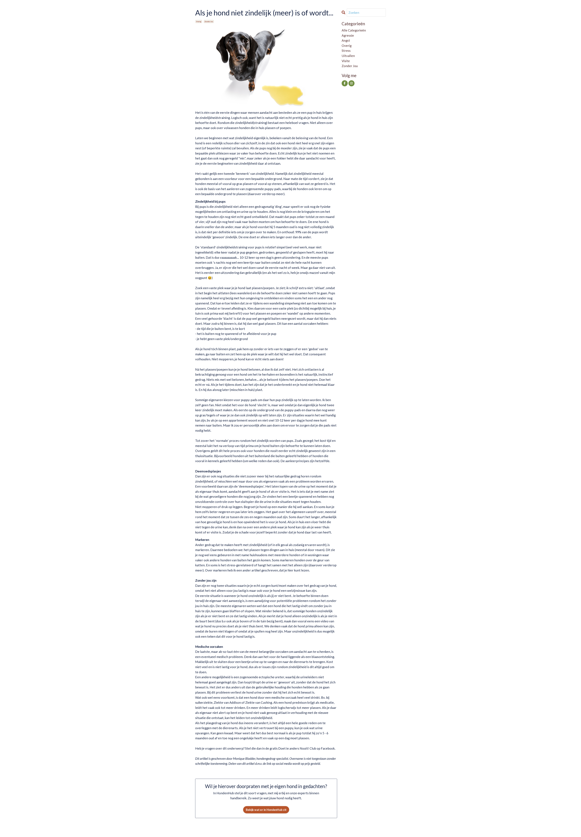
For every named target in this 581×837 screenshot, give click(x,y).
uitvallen (348, 56)
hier (291, 570)
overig (198, 21)
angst (346, 40)
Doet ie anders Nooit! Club (297, 748)
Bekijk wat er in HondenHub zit (266, 809)
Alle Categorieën (354, 30)
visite (346, 61)
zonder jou (209, 21)
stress (346, 50)
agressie (348, 35)
